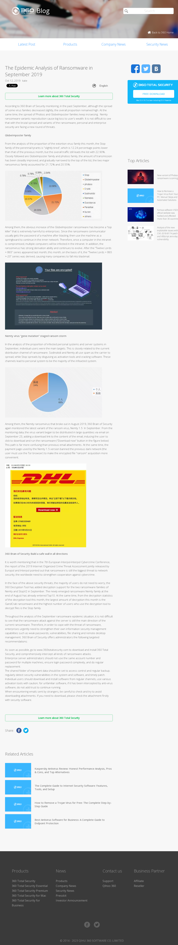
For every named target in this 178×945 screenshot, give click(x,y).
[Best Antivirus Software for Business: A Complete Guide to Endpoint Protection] (18, 821)
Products (70, 44)
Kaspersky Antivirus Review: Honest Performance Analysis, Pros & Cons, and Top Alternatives (73, 770)
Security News (65, 891)
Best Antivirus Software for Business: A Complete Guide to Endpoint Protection (70, 821)
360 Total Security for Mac (29, 895)
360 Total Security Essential (30, 886)
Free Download (154, 94)
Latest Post (26, 44)
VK (156, 68)
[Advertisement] (153, 132)
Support (108, 881)
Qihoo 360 (109, 886)
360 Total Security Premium (30, 891)
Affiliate (139, 881)
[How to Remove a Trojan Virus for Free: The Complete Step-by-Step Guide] (18, 804)
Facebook (135, 68)
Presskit (61, 895)
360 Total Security (23, 881)
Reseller (139, 886)
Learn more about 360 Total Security (59, 96)
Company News (114, 44)
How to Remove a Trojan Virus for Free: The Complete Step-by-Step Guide (73, 804)
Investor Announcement (71, 900)
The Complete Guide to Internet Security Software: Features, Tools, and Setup (71, 787)
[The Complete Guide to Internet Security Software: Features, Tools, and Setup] (18, 787)
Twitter (145, 68)
